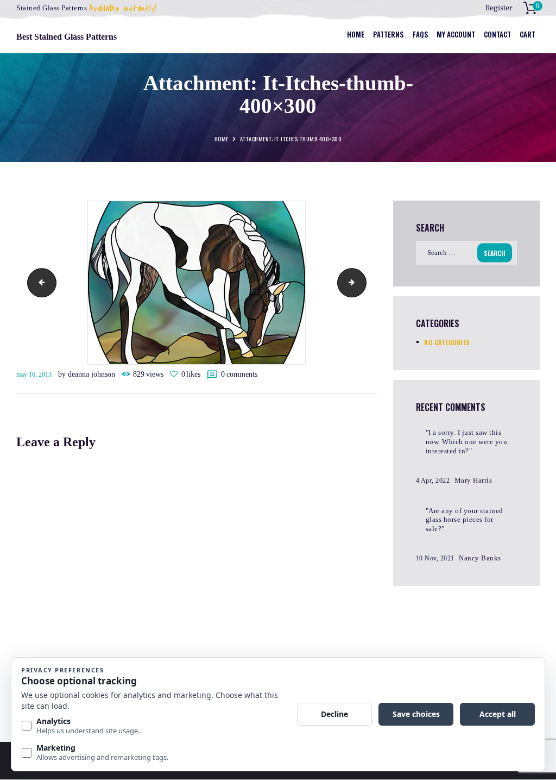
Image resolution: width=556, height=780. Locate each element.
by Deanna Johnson (87, 374)
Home (221, 139)
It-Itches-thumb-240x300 (38, 282)
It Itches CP (363, 282)
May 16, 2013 (34, 374)
